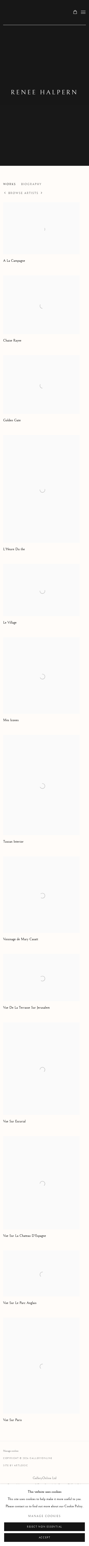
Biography (31, 184)
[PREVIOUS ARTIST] (5, 193)
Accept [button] (45, 1537)
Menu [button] (83, 12)
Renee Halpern (44, 92)
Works (9, 184)
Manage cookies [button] (10, 1451)
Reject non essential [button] (44, 1526)
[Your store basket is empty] (75, 12)
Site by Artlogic (15, 1465)
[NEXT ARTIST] (42, 193)
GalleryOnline (33, 12)
